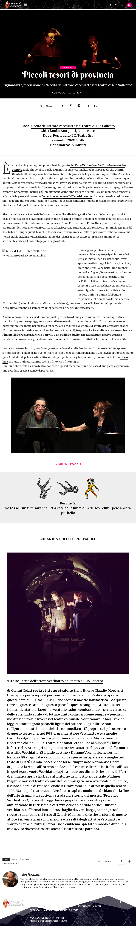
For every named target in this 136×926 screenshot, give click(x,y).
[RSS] (122, 5)
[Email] (87, 105)
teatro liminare (10, 863)
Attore (14, 859)
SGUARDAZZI (36, 906)
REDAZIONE (61, 910)
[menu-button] (25, 4)
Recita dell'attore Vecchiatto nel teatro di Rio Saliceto (73, 126)
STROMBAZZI (84, 906)
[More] (130, 861)
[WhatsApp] (70, 105)
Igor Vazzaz (59, 93)
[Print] (95, 105)
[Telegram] (79, 105)
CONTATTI (74, 910)
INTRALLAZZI (52, 906)
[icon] (129, 5)
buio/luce (24, 859)
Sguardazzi (68, 67)
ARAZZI (97, 906)
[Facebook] (111, 5)
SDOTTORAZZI (68, 906)
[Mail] (116, 5)
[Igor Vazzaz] (10, 880)
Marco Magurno (59, 921)
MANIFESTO (47, 910)
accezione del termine (67, 196)
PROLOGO (35, 910)
